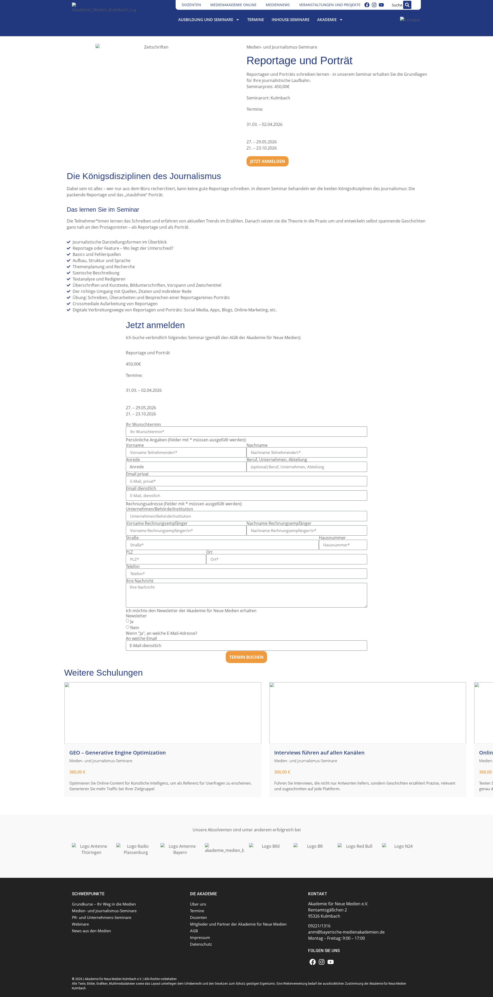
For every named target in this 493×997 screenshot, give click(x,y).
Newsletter (136, 616)
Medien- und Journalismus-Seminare (281, 47)
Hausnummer (332, 538)
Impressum (200, 937)
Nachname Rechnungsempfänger (278, 523)
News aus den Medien (91, 930)
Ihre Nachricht (140, 581)
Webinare (80, 924)
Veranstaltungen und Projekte (330, 4)
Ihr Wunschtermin (143, 424)
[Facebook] (367, 4)
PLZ (129, 552)
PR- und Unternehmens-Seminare (101, 917)
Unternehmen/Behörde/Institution (159, 509)
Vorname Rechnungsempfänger (157, 523)
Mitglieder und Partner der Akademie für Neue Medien (238, 924)
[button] (407, 5)
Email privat (137, 474)
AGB (234, 337)
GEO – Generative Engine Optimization (117, 752)
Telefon (133, 566)
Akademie (327, 19)
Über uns (198, 904)
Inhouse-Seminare (290, 19)
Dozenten (191, 4)
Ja (132, 621)
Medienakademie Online (233, 4)
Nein (134, 627)
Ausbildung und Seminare (205, 19)
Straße (132, 538)
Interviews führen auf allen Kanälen (319, 752)
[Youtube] (381, 4)
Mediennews (278, 4)
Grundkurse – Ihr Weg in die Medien (104, 904)
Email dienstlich (141, 488)
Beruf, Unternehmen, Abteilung (276, 460)
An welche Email (141, 638)
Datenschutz (201, 944)
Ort (209, 552)
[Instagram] (374, 4)
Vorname (135, 445)
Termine (255, 19)
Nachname (257, 445)
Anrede (133, 460)
